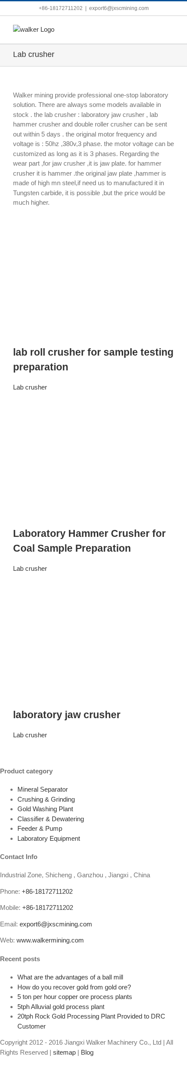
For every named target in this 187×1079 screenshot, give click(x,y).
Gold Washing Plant (45, 809)
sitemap (64, 1052)
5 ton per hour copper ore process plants (74, 996)
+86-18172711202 (47, 891)
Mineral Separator (42, 789)
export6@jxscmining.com (119, 8)
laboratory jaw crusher (66, 714)
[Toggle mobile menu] (170, 29)
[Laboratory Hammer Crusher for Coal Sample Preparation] (93, 402)
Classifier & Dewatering (50, 819)
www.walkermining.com (50, 940)
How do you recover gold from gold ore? (74, 987)
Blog (87, 1052)
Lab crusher (30, 387)
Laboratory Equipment (48, 838)
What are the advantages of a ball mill (70, 977)
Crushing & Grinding (46, 799)
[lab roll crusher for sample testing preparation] (93, 221)
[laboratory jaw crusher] (93, 583)
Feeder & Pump (39, 828)
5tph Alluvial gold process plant (60, 1006)
